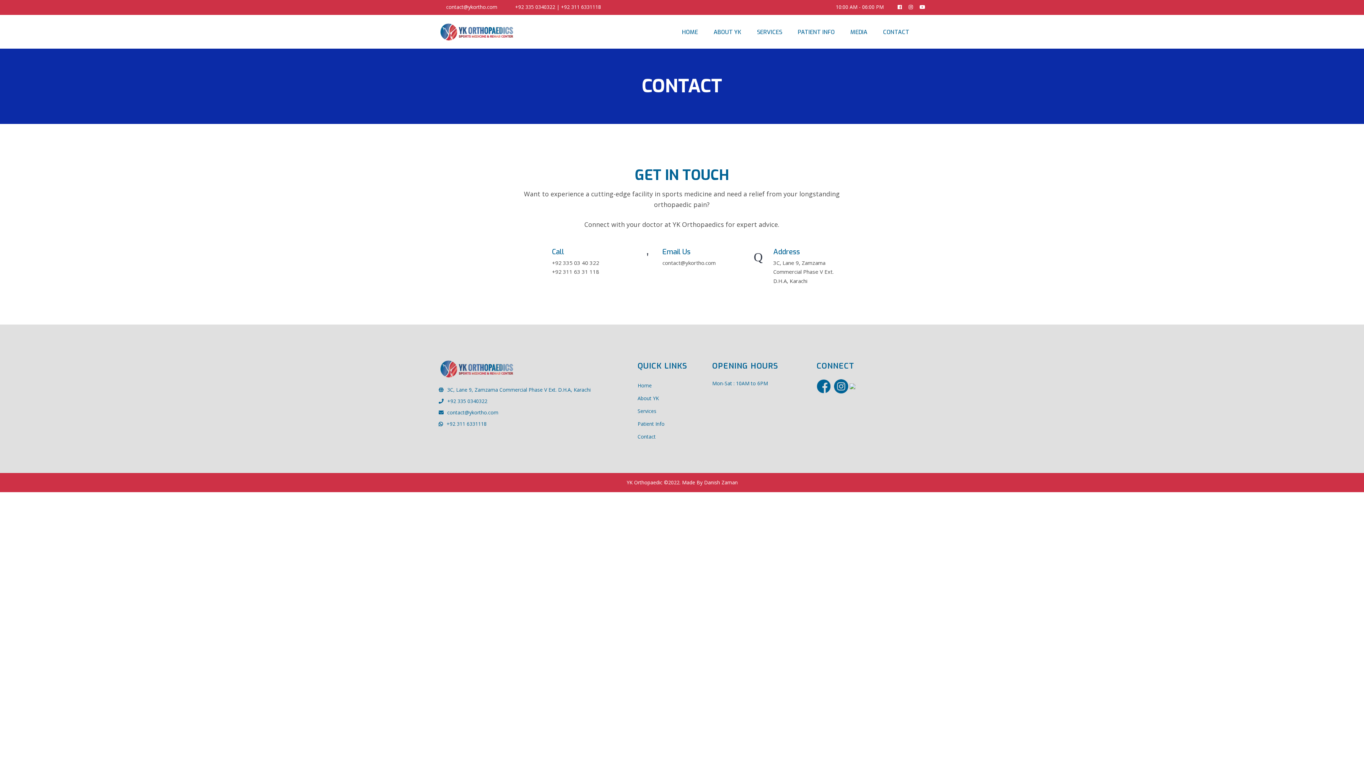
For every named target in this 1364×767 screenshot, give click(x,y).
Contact (896, 32)
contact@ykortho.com (471, 7)
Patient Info (816, 32)
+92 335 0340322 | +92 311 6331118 (558, 7)
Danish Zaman (721, 482)
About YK (727, 32)
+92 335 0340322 (467, 401)
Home (690, 32)
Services (769, 32)
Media (858, 32)
